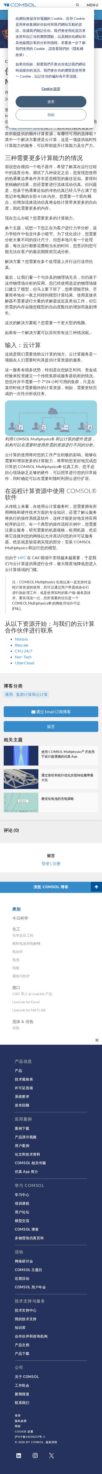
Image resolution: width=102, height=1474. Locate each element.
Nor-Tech (23, 656)
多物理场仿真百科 (29, 1237)
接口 (16, 987)
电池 (15, 960)
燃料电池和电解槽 (26, 943)
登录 (18, 1415)
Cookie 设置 (24, 1431)
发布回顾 (22, 1104)
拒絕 (51, 115)
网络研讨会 (24, 1260)
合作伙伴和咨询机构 (31, 1336)
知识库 (20, 1327)
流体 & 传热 (22, 1021)
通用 (9, 694)
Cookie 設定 (51, 88)
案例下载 (22, 1128)
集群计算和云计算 (32, 694)
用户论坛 (22, 1211)
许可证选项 (24, 1087)
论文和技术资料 (27, 1154)
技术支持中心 (26, 1310)
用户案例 (22, 1145)
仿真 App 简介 (26, 1171)
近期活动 (22, 1278)
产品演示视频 (26, 1136)
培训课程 (22, 1203)
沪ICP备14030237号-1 (30, 1436)
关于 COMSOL (27, 1376)
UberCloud (24, 662)
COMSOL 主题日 (28, 1269)
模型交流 (22, 1220)
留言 (51, 726)
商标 (18, 1426)
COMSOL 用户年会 (30, 1286)
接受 (51, 101)
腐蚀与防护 (21, 976)
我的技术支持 (26, 1318)
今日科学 (20, 918)
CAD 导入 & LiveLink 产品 (32, 994)
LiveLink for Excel (26, 1002)
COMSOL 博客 (27, 1229)
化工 (16, 929)
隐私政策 (21, 1421)
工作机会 (22, 1385)
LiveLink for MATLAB (29, 1010)
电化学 (17, 951)
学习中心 (22, 1194)
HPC (22, 557)
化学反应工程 (22, 935)
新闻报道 (22, 1393)
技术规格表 (24, 1079)
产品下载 (22, 1353)
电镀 (15, 968)
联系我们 (22, 1402)
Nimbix (21, 639)
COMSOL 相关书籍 (30, 1162)
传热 (15, 1028)
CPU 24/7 (23, 651)
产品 (18, 1070)
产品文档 (22, 1344)
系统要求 (22, 1096)
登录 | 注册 (51, 863)
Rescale (21, 645)
